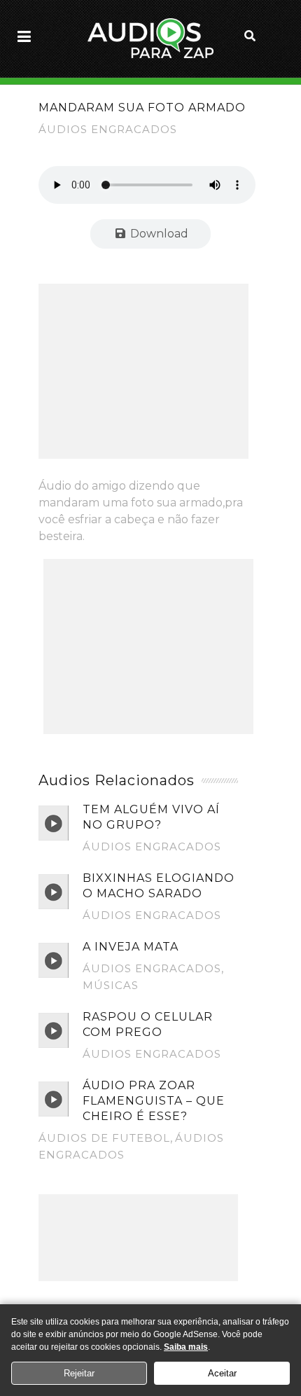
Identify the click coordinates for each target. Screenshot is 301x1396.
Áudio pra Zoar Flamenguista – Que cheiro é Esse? (154, 1101)
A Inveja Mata (130, 946)
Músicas (111, 985)
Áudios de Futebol (104, 1138)
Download (157, 233)
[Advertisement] (143, 371)
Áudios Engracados (107, 129)
